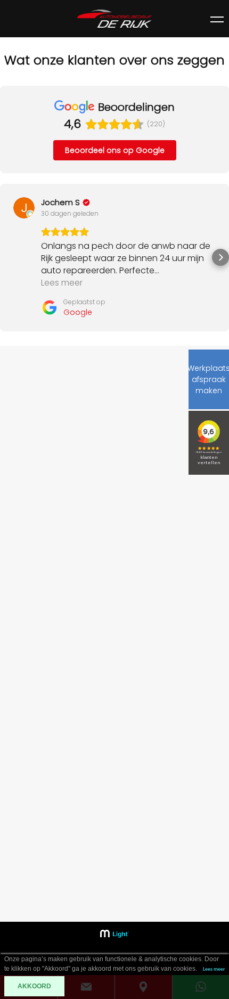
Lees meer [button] (62, 283)
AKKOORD (34, 986)
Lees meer (214, 969)
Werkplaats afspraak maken (209, 379)
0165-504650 (42, 895)
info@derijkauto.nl (51, 910)
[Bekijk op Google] (24, 207)
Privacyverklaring (43, 840)
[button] (8, 257)
